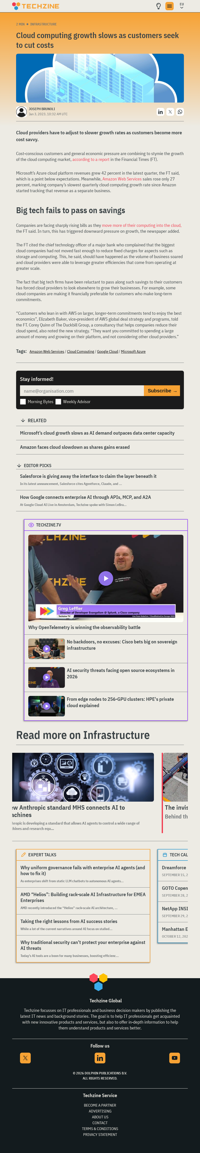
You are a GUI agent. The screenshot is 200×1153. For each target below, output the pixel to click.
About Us (100, 1116)
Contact (100, 1122)
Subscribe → (163, 390)
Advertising (100, 1111)
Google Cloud (107, 351)
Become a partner (100, 1105)
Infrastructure (43, 24)
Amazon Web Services (122, 179)
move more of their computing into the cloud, (141, 225)
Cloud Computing (80, 351)
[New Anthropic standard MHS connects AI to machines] (79, 777)
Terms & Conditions (100, 1128)
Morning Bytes (40, 401)
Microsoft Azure (133, 351)
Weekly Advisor (76, 401)
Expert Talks (42, 855)
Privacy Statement (100, 1134)
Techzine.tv (48, 525)
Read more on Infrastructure (83, 735)
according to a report (91, 159)
